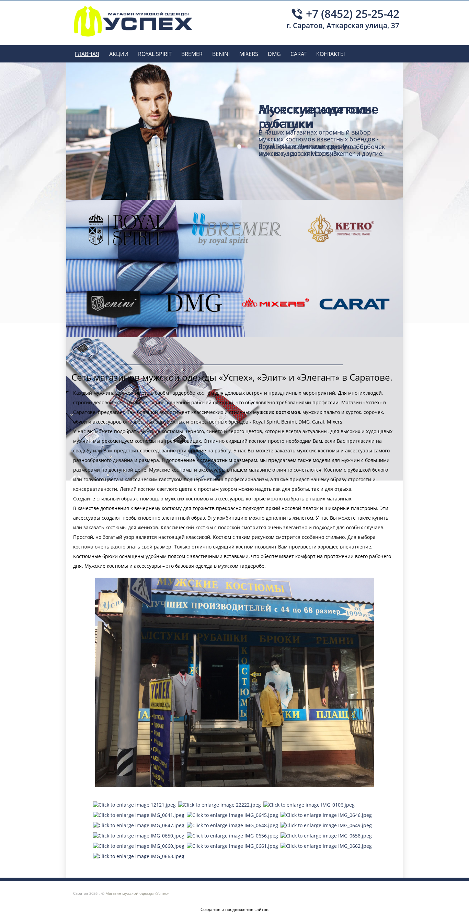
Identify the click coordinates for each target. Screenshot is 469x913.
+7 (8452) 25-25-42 (352, 13)
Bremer (192, 54)
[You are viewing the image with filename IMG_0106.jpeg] (309, 804)
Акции (118, 54)
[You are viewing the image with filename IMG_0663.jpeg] (138, 856)
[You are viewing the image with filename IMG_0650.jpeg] (138, 835)
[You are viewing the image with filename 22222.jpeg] (219, 804)
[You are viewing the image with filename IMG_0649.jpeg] (326, 825)
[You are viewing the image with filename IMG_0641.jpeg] (138, 815)
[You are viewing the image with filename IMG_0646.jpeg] (326, 815)
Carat (298, 54)
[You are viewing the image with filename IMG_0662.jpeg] (326, 846)
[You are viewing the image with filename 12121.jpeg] (134, 804)
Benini (221, 54)
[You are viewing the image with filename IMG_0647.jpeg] (138, 825)
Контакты (330, 54)
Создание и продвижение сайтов (234, 909)
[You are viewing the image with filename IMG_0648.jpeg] (232, 825)
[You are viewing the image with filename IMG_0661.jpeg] (232, 846)
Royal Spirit (155, 54)
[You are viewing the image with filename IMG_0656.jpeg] (232, 835)
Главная (87, 54)
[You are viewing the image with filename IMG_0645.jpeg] (232, 815)
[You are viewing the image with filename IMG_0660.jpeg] (138, 846)
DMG (274, 54)
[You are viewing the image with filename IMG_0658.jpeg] (326, 835)
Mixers (248, 54)
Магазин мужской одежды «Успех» (137, 893)
